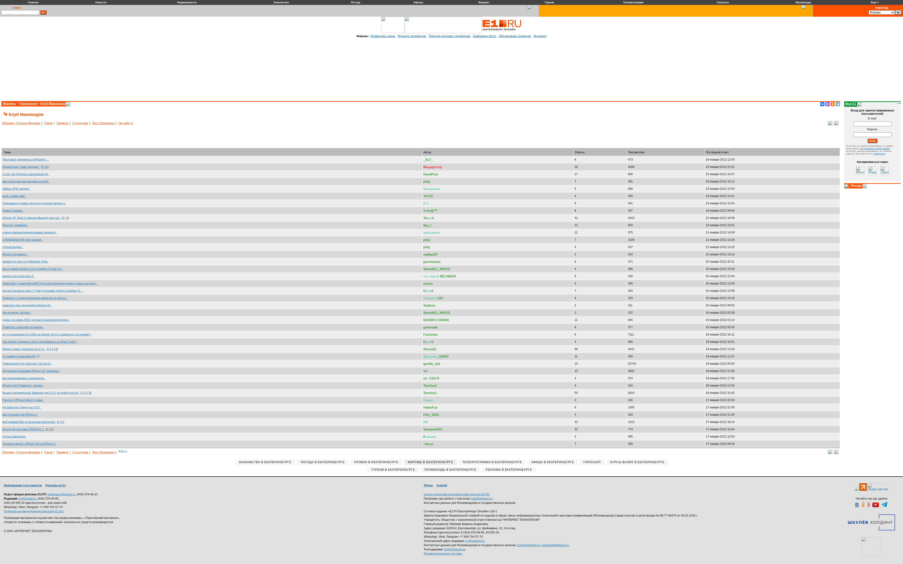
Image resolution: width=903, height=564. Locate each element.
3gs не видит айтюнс (17, 312)
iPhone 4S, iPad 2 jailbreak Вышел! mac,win (31, 218)
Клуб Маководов (53, 103)
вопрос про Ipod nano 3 (18, 276)
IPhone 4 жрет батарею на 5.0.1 (24, 349)
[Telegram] (838, 104)
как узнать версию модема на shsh (26, 181)
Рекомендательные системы (443, 553)
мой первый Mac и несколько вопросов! (29, 422)
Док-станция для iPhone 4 (20, 414)
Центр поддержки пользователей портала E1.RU (457, 494)
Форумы (9, 103)
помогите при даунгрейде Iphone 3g (27, 305)
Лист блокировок (103, 123)
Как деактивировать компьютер (24, 378)
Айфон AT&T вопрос (16, 188)
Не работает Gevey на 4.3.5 (21, 407)
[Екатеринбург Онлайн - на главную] (502, 32)
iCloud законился (14, 436)
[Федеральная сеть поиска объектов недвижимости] (870, 546)
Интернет (540, 36)
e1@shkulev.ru (475, 541)
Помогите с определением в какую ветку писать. (35, 298)
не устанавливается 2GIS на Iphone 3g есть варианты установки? (47, 334)
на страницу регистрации (875, 148)
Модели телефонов (412, 36)
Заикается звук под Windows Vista (25, 261)
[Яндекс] (872, 170)
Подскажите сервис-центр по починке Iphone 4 (34, 203)
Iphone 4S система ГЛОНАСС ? (23, 429)
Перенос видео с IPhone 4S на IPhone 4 (29, 444)
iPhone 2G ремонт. (15, 254)
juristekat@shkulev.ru (555, 545)
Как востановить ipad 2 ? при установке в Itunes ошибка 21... (43, 290)
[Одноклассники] (833, 104)
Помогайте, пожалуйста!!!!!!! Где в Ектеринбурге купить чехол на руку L (50, 283)
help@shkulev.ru (482, 498)
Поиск (48, 123)
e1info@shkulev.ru (528, 545)
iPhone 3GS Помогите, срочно (23, 385)
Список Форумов (29, 123)
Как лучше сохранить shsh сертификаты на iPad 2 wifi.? (40, 341)
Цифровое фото (484, 36)
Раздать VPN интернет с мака (23, 400)
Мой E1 (850, 104)
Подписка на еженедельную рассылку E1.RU (34, 511)
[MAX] (827, 104)
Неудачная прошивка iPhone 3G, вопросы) (31, 371)
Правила (62, 123)
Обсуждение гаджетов (515, 36)
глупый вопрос (12, 247)
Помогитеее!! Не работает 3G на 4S (27, 363)
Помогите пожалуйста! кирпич (23, 327)
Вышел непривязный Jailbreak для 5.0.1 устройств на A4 (41, 392)
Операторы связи (382, 36)
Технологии (28, 103)
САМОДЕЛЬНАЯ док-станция (22, 239)
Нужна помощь (13, 210)
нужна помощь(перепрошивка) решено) (29, 232)
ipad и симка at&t (14, 196)
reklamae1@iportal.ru (61, 494)
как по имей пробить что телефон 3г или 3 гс (32, 269)
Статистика (80, 123)
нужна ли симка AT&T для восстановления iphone (36, 320)
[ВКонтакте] (822, 104)
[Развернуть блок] (847, 186)
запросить (879, 153)
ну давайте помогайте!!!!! (19, 356)
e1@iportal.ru (27, 498)
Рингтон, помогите (15, 225)
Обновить (8, 123)
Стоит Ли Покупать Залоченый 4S (25, 174)
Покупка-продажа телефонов (449, 36)
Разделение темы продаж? (21, 167)
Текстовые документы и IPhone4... (25, 159)
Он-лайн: (126, 123)
